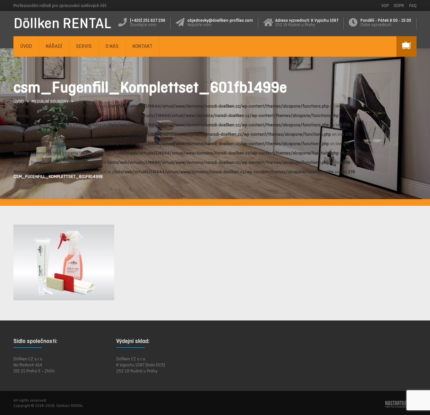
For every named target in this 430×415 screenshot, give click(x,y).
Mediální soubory (50, 101)
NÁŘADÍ (54, 46)
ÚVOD (26, 46)
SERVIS (84, 46)
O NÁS (112, 46)
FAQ (413, 5)
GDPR (399, 5)
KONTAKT (142, 46)
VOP (385, 5)
